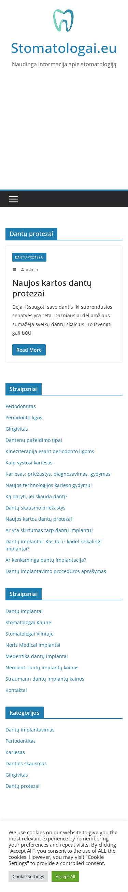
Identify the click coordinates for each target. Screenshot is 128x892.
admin (32, 269)
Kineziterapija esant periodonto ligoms (49, 451)
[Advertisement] (64, 135)
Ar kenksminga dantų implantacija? (45, 560)
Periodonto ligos (23, 417)
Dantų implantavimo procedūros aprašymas (55, 571)
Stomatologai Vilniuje (29, 633)
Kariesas (15, 752)
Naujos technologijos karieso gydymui (48, 485)
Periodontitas (20, 406)
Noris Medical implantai (32, 645)
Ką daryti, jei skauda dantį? (36, 496)
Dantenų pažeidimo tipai (33, 440)
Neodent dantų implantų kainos (42, 667)
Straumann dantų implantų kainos (44, 678)
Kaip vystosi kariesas (29, 462)
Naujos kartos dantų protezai (52, 288)
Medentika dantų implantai (36, 656)
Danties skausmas (26, 763)
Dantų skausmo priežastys (35, 507)
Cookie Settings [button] (28, 876)
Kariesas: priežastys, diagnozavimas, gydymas (58, 474)
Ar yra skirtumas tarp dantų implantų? (49, 530)
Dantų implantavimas (30, 729)
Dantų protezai (29, 257)
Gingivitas (16, 429)
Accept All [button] (65, 876)
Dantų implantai (24, 611)
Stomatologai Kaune (28, 622)
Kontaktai (16, 690)
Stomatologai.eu (64, 47)
